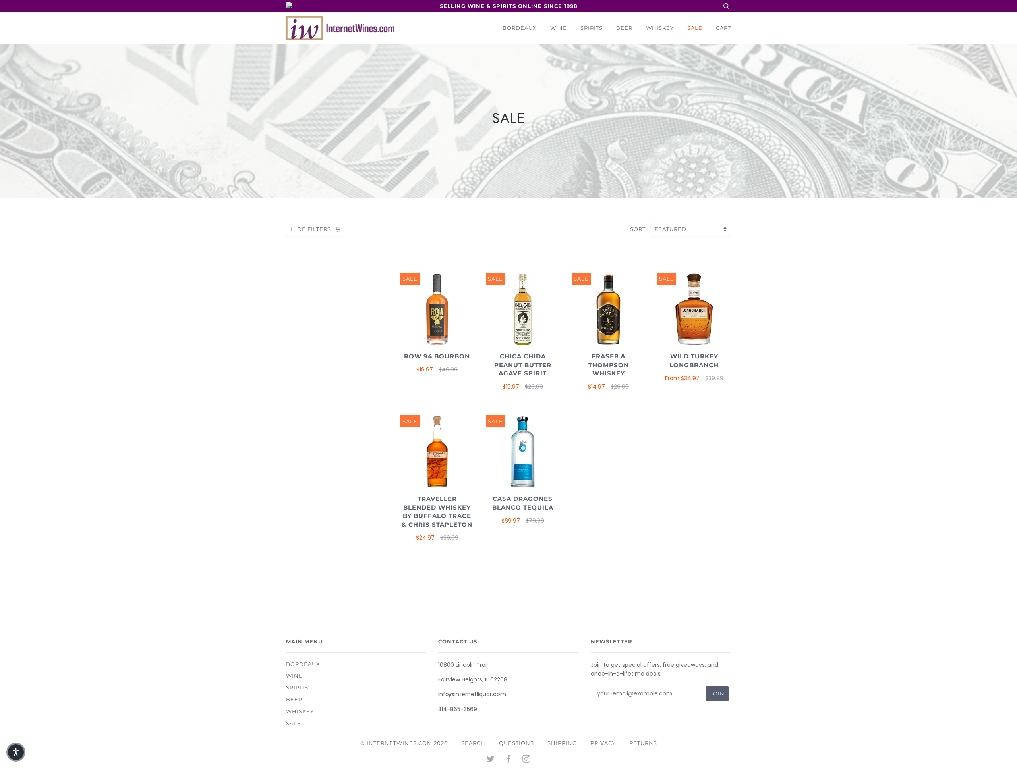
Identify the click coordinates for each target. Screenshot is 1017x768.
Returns (643, 743)
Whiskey (660, 28)
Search (473, 743)
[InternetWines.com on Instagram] (526, 760)
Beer (624, 28)
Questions (516, 743)
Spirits (591, 28)
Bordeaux (520, 28)
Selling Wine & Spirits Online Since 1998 (509, 6)
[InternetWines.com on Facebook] (509, 760)
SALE (694, 28)
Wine (558, 28)
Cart (723, 28)
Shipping (562, 743)
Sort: (639, 229)
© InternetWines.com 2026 (404, 743)
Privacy (603, 743)
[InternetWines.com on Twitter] (491, 760)
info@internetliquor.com (472, 694)
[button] (15, 752)
